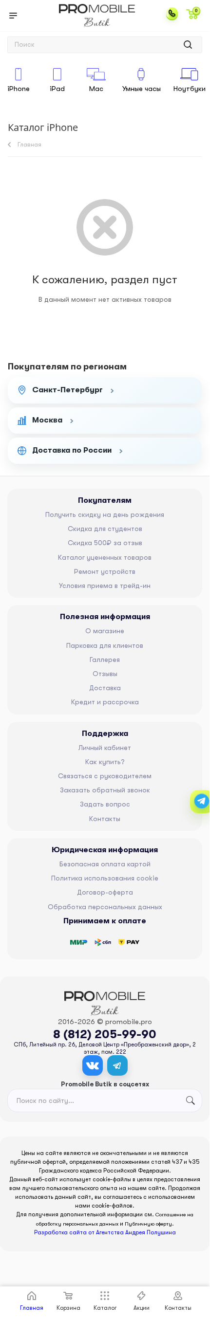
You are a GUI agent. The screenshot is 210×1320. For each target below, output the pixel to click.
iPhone (18, 88)
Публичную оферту (148, 1224)
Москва (47, 420)
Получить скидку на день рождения (104, 514)
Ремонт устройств (104, 571)
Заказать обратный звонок (105, 790)
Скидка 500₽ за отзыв (105, 543)
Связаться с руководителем (105, 776)
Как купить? (105, 762)
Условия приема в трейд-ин (105, 585)
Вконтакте (92, 1065)
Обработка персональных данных (105, 907)
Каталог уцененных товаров (105, 557)
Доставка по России (72, 450)
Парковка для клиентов (104, 645)
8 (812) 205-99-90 (104, 1034)
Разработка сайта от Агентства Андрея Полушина (105, 1232)
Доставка (105, 688)
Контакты (104, 819)
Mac (96, 88)
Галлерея (105, 659)
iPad (57, 88)
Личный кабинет (104, 748)
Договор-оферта (105, 892)
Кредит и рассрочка (105, 702)
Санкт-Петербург (67, 389)
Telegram (117, 1065)
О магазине (104, 631)
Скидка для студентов (105, 528)
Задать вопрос (105, 804)
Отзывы (105, 674)
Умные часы (141, 88)
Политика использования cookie (104, 878)
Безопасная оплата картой (105, 864)
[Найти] (187, 45)
